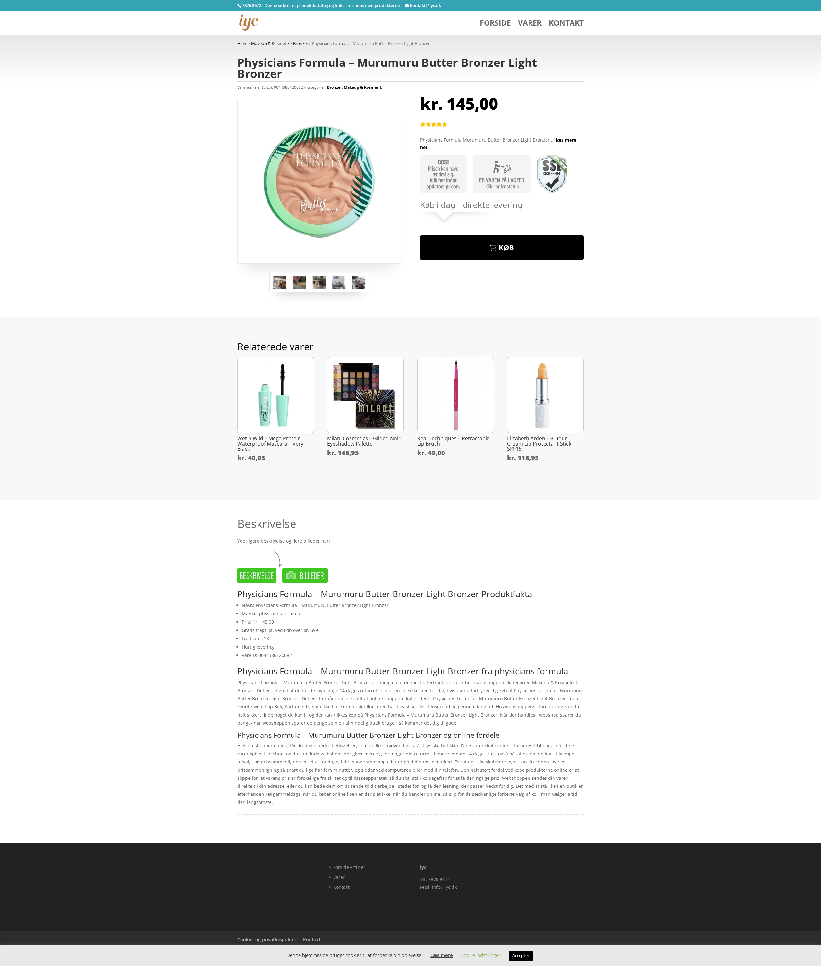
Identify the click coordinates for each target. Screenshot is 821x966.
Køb (506, 247)
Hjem (242, 43)
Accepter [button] (520, 955)
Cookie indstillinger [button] (481, 955)
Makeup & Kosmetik (270, 43)
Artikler (357, 867)
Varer (530, 24)
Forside (495, 24)
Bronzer (300, 43)
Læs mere (441, 955)
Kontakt (566, 24)
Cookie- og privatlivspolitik (266, 940)
